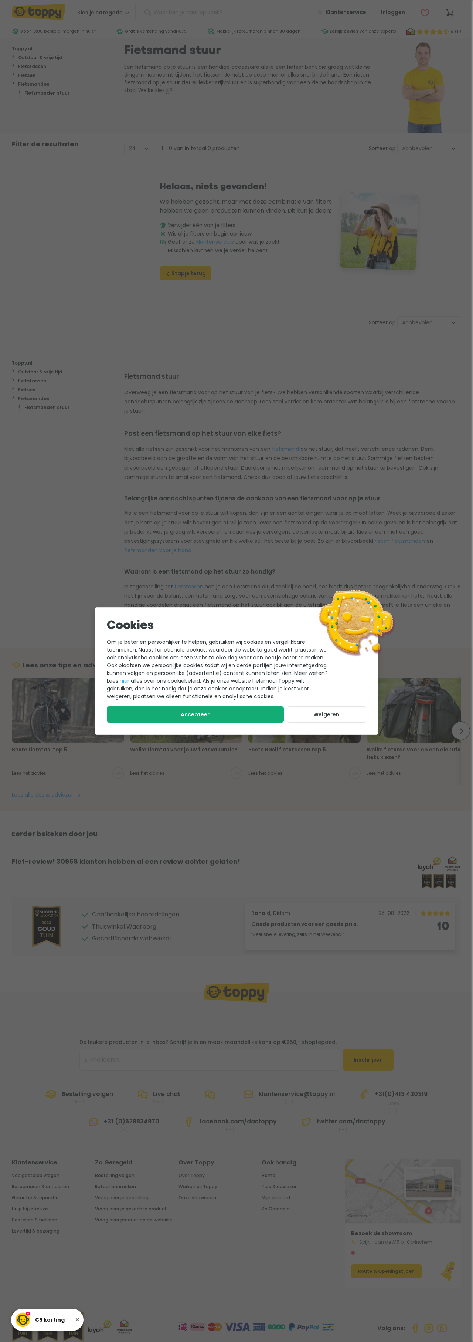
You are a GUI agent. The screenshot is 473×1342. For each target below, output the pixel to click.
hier (124, 680)
